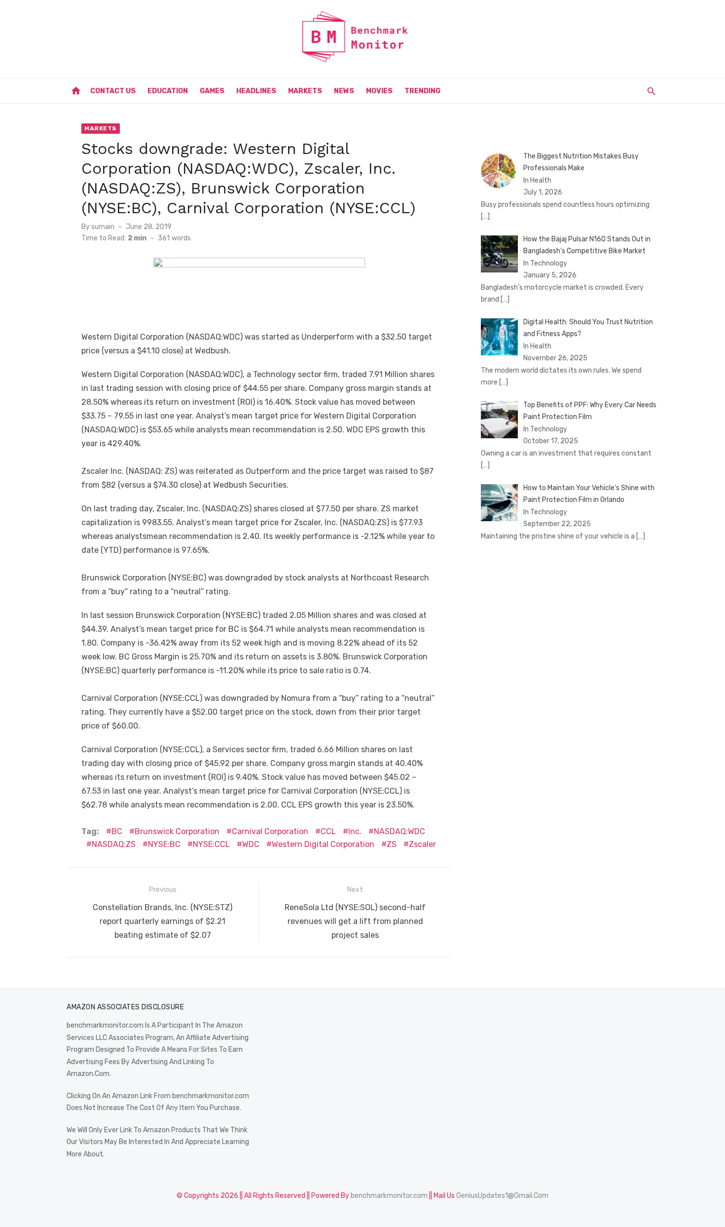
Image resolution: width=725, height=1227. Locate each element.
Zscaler (422, 844)
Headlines (256, 91)
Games (212, 91)
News (344, 91)
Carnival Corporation (270, 831)
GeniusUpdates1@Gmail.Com (502, 1195)
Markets (305, 91)
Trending (422, 91)
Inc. (355, 831)
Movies (379, 91)
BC (116, 831)
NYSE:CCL (211, 844)
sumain (102, 227)
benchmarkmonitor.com (389, 1195)
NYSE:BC (164, 844)
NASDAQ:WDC (399, 831)
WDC (250, 844)
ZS (392, 844)
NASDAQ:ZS (114, 844)
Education (167, 91)
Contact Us (113, 91)
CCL (328, 831)
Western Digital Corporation (323, 844)
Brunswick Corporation (177, 831)
